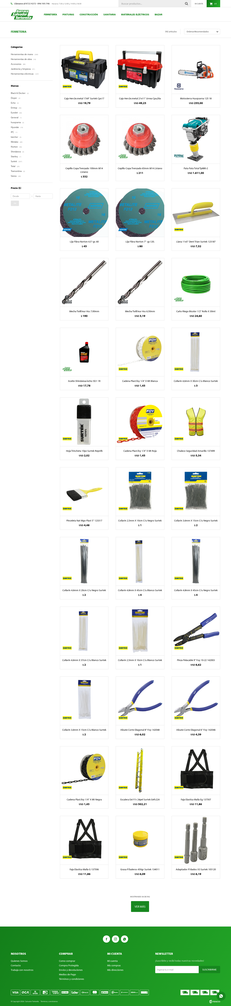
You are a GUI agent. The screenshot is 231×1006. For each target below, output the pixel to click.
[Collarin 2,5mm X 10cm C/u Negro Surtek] (140, 491)
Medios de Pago (67, 974)
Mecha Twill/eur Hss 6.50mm (140, 311)
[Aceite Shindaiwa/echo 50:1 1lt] (84, 352)
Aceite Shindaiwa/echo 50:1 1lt (84, 381)
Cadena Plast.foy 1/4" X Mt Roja (140, 450)
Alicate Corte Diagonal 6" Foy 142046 (195, 729)
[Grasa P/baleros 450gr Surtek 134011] (140, 840)
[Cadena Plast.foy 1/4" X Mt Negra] (84, 770)
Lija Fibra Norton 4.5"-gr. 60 (84, 241)
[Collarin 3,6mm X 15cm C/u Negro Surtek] (196, 491)
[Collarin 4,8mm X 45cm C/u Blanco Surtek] (140, 561)
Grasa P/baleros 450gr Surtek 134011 (140, 869)
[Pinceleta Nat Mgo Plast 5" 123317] (84, 491)
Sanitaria (109, 14)
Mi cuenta (112, 960)
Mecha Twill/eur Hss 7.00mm (84, 311)
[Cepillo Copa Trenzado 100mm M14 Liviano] (84, 139)
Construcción (89, 14)
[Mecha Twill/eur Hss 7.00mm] (84, 282)
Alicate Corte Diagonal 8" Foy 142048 (140, 729)
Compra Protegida (69, 965)
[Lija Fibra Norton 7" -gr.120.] (140, 212)
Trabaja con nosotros (22, 970)
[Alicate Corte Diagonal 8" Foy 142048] (140, 701)
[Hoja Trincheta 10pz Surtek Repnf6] (84, 421)
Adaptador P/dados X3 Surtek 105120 (196, 869)
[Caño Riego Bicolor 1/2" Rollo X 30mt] (196, 282)
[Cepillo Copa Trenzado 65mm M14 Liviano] (140, 139)
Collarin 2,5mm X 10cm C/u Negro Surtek (140, 520)
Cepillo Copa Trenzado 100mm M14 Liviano (84, 170)
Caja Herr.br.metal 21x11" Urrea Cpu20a (140, 98)
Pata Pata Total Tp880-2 (196, 168)
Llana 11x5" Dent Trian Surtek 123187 (195, 241)
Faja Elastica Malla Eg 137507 (196, 799)
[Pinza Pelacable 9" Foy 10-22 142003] (196, 631)
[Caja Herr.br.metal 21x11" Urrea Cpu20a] (140, 69)
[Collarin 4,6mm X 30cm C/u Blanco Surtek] (196, 352)
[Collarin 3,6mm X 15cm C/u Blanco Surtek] (84, 701)
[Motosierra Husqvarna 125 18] (196, 69)
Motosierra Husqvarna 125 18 (196, 98)
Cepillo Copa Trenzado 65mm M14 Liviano (140, 168)
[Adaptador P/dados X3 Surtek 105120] (196, 840)
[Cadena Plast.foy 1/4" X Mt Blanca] (140, 352)
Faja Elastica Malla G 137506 (84, 869)
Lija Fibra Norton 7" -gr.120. (140, 241)
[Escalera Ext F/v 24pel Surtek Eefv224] (140, 770)
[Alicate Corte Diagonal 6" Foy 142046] (196, 701)
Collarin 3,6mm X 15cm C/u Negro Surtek (196, 520)
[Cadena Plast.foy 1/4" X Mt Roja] (140, 421)
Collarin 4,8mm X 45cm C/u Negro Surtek (196, 590)
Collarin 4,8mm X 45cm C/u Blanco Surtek (140, 590)
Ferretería (50, 14)
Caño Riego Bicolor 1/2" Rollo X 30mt (195, 311)
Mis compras (114, 965)
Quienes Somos (19, 960)
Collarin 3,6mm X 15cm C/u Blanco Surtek (84, 729)
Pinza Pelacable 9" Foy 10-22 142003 (196, 660)
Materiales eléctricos (135, 14)
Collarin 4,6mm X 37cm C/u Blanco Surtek (84, 660)
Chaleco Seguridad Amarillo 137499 (196, 450)
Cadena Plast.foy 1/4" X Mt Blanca (140, 381)
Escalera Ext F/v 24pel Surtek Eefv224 (140, 799)
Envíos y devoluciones (71, 970)
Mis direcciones (115, 970)
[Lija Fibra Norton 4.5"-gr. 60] (84, 212)
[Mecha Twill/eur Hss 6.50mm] (140, 282)
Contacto (16, 965)
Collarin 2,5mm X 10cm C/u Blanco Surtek (140, 660)
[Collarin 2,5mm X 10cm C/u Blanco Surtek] (140, 631)
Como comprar (67, 960)
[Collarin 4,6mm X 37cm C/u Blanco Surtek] (84, 631)
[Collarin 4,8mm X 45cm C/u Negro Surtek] (196, 561)
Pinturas (68, 14)
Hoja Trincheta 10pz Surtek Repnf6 (84, 450)
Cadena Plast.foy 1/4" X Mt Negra (84, 799)
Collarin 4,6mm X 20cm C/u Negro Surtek (84, 590)
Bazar (158, 14)
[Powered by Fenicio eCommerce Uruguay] (214, 1001)
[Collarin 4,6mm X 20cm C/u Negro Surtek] (84, 561)
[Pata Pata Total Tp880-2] (196, 139)
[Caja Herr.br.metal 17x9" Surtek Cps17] (84, 69)
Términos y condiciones (71, 979)
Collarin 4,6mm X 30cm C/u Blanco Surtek (196, 381)
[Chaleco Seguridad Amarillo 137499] (196, 421)
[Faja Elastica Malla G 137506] (84, 840)
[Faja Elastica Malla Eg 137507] (196, 770)
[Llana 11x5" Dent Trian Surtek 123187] (196, 212)
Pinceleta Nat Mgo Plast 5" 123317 (84, 520)
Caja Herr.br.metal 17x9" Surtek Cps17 (84, 98)
